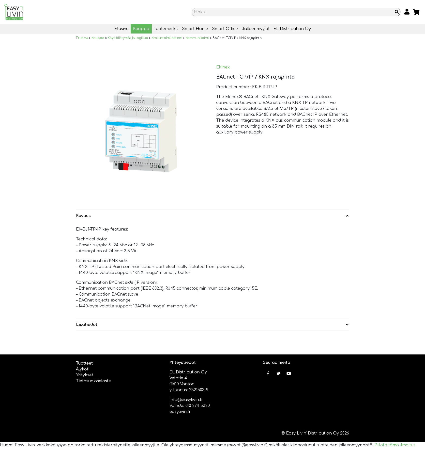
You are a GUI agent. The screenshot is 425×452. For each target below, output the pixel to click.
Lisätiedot (86, 324)
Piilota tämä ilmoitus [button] (395, 445)
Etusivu (121, 29)
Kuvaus (83, 216)
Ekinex (223, 67)
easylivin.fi (179, 411)
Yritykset (84, 375)
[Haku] (396, 12)
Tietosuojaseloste (93, 381)
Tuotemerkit (166, 29)
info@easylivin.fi (185, 400)
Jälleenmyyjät (256, 29)
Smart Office (225, 29)
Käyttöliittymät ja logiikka (128, 38)
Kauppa (141, 29)
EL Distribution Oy (292, 29)
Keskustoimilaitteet (167, 38)
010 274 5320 (197, 405)
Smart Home (195, 29)
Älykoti (82, 369)
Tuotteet (84, 363)
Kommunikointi (197, 38)
